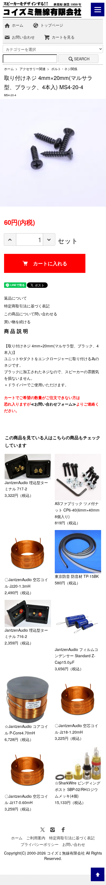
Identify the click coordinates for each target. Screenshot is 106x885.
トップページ (51, 25)
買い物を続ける (17, 321)
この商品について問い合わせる (30, 313)
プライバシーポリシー (40, 844)
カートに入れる (50, 263)
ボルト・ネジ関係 (64, 68)
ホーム (17, 25)
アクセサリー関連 (33, 68)
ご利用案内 (35, 837)
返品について (15, 298)
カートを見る (63, 37)
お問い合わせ (23, 37)
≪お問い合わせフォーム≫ (53, 404)
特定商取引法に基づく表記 (27, 305)
